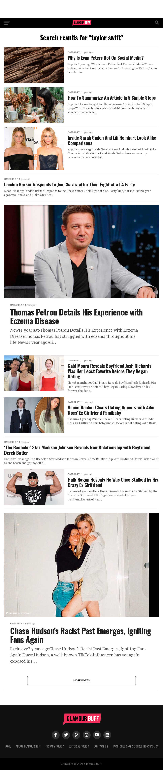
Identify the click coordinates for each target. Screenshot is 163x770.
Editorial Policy (79, 746)
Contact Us (101, 746)
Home (8, 746)
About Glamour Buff (28, 746)
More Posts (81, 680)
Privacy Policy (55, 746)
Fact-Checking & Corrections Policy (135, 746)
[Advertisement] (81, 9)
